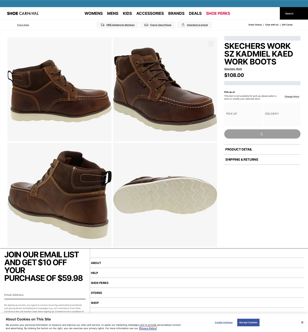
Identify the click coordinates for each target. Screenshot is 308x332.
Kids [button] (127, 13)
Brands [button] (176, 13)
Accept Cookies (248, 322)
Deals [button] (195, 13)
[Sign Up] (81, 295)
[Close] (302, 322)
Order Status (255, 24)
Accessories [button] (150, 13)
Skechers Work (233, 68)
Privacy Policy (148, 328)
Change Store (292, 96)
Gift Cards (287, 24)
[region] (154, 322)
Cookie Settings (224, 322)
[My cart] (274, 13)
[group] (243, 114)
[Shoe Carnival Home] (22, 13)
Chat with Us (272, 24)
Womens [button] (93, 13)
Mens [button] (112, 13)
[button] (18, 25)
